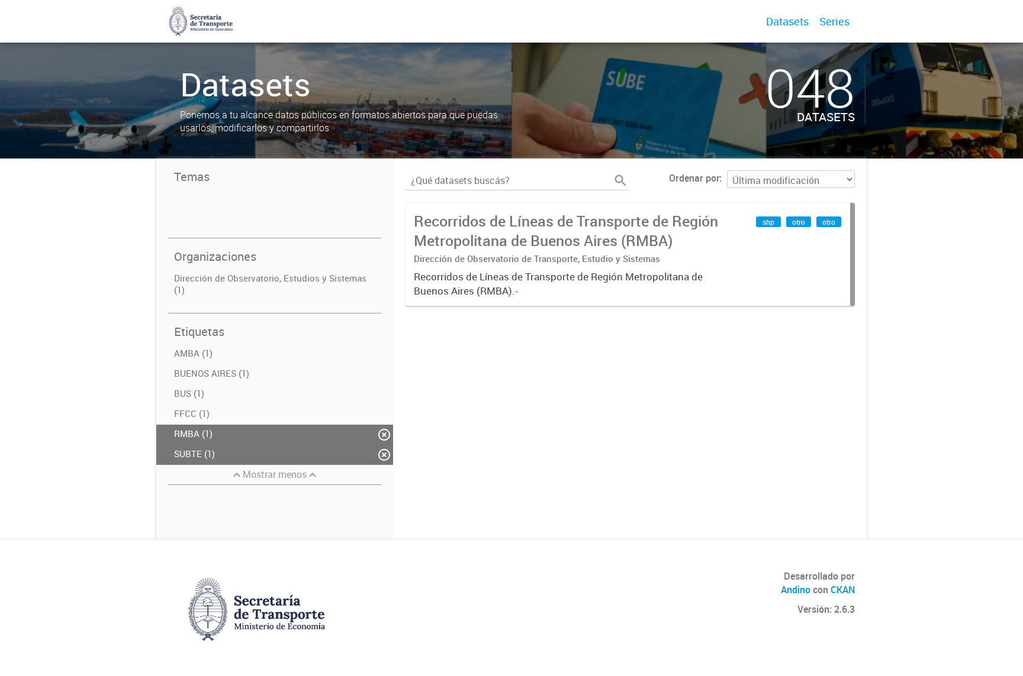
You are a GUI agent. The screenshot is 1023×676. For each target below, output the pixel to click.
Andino (795, 589)
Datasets (787, 21)
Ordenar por (694, 178)
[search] (620, 180)
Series (834, 21)
